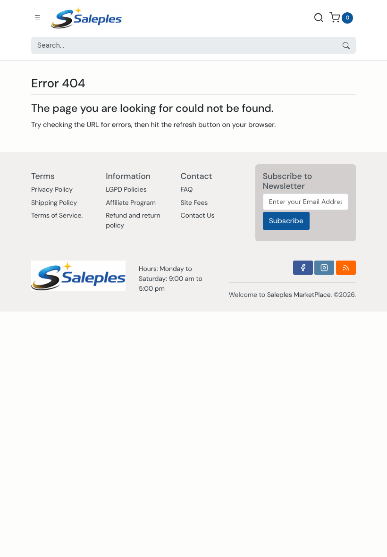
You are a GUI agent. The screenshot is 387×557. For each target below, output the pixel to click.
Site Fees (194, 203)
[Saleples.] (86, 17)
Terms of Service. (57, 215)
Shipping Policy (54, 203)
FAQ (186, 190)
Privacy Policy (52, 190)
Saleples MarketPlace (299, 295)
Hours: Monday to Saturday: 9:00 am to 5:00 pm (170, 279)
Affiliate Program (131, 203)
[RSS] (346, 268)
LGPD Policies (126, 190)
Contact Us (197, 215)
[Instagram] (324, 268)
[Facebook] (303, 268)
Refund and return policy (133, 220)
